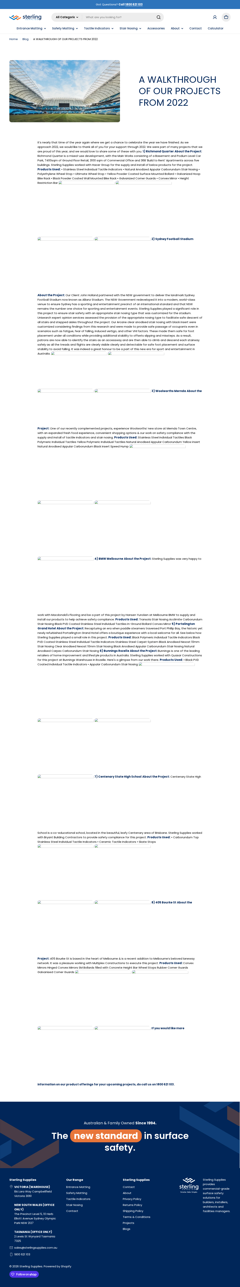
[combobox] (107, 17)
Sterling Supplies (31, 1266)
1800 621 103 (134, 4)
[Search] (158, 17)
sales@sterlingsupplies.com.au (35, 1248)
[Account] (215, 17)
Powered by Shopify (57, 1266)
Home (13, 39)
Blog (25, 39)
